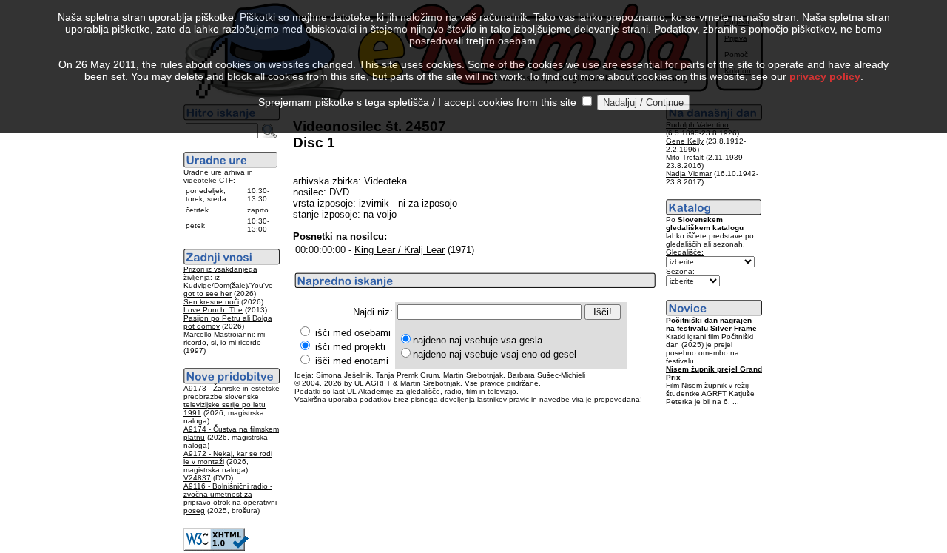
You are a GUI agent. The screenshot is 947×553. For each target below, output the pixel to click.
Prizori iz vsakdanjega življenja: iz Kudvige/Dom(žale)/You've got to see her (228, 281)
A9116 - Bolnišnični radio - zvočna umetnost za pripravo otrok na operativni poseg (230, 498)
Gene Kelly (685, 141)
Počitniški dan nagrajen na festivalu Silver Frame (711, 324)
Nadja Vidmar (689, 174)
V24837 (197, 478)
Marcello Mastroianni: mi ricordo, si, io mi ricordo (224, 338)
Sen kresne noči (211, 302)
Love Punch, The (213, 310)
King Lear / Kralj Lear (399, 249)
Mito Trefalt (685, 157)
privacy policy (824, 76)
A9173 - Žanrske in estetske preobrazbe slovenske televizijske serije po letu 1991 (231, 400)
